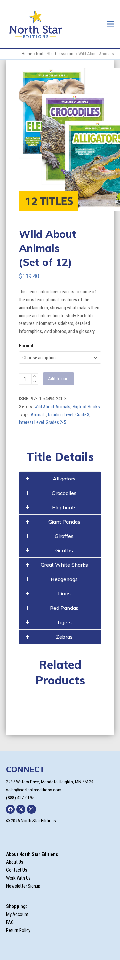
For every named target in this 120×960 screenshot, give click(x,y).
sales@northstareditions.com (33, 790)
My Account (17, 914)
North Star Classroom (55, 53)
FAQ (10, 922)
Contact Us (16, 870)
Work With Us (18, 878)
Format (26, 346)
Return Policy (18, 930)
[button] (110, 23)
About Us (14, 862)
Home (27, 53)
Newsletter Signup (23, 886)
